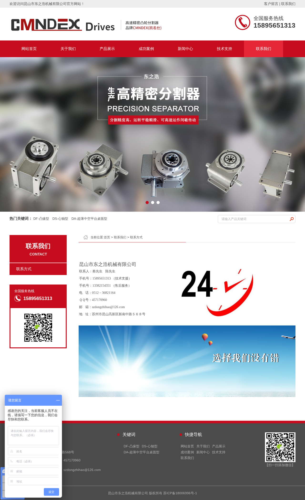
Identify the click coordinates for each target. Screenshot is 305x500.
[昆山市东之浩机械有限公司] (117, 24)
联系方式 (136, 237)
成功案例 (146, 49)
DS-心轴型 (60, 218)
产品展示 (107, 49)
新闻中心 (185, 49)
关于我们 (68, 49)
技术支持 (224, 49)
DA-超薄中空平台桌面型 (89, 218)
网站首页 (29, 49)
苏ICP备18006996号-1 (180, 493)
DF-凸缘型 (41, 218)
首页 (107, 237)
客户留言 (271, 4)
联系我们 (288, 4)
